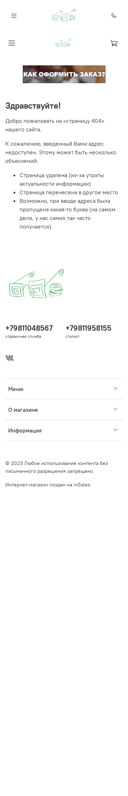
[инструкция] (64, 73)
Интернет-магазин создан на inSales (47, 484)
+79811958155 (88, 328)
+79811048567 (29, 328)
